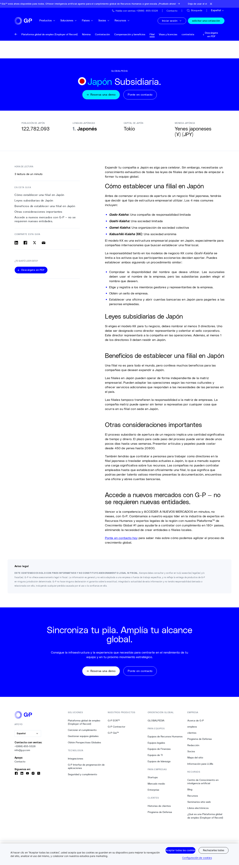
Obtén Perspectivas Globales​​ (84, 742)
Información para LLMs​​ (200, 763)
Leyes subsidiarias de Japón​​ (34, 200)
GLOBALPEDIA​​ (156, 720)
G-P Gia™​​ (113, 732)
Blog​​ (189, 789)
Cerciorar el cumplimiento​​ (82, 730)
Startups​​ (153, 777)
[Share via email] (43, 242)
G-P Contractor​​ (116, 726)
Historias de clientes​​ (159, 806)
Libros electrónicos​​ (198, 808)
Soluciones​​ (67, 20)
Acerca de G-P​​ (195, 720)
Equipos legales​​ (156, 742)
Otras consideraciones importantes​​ (38, 211)
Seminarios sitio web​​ (199, 801)
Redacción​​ (193, 745)
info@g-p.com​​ (22, 750)
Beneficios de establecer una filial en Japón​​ (45, 206)
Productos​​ (45, 20)
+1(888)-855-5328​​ (25, 746)
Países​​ (86, 20)
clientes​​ (191, 732)
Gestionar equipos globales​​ (83, 736)
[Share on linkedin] (16, 242)
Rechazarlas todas (213, 850)
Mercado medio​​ (156, 783)
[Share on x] (34, 242)
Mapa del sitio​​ (195, 757)
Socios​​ (102, 20)
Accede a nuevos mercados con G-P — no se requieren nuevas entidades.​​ (45, 219)
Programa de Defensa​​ (160, 812)
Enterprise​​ (153, 789)
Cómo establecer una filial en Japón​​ (39, 195)
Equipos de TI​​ (155, 755)
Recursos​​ (120, 20)
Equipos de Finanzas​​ (159, 749)
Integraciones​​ (75, 758)
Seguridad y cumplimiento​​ (82, 774)
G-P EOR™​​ (114, 720)
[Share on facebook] (25, 242)
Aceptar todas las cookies (180, 850)
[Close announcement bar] (211, 4)
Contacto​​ (20, 761)
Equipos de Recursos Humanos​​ (165, 736)
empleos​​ (192, 726)
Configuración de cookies (197, 857)
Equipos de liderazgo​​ (159, 761)
